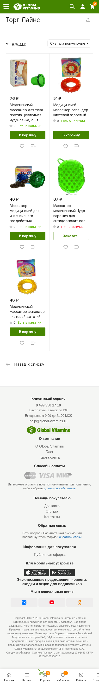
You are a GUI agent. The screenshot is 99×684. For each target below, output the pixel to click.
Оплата (52, 511)
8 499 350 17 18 (48, 405)
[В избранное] (22, 146)
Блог (49, 452)
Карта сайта (50, 457)
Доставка (52, 506)
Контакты (52, 517)
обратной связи (70, 537)
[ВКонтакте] (24, 602)
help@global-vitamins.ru (48, 421)
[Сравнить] (33, 146)
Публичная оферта (49, 554)
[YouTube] (51, 602)
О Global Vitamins (49, 446)
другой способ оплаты (60, 488)
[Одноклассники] (79, 602)
